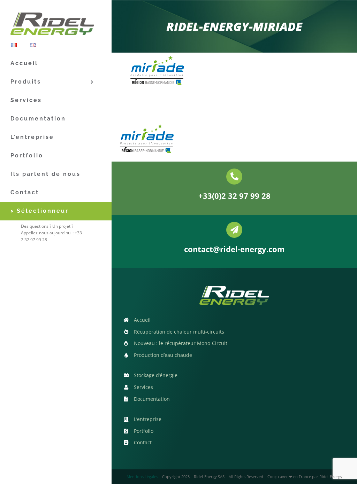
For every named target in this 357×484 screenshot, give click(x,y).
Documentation (152, 399)
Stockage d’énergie (155, 375)
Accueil (142, 320)
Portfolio (143, 431)
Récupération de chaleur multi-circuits (179, 331)
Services (143, 387)
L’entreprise (147, 419)
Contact (143, 442)
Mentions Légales (142, 476)
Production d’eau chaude (163, 355)
